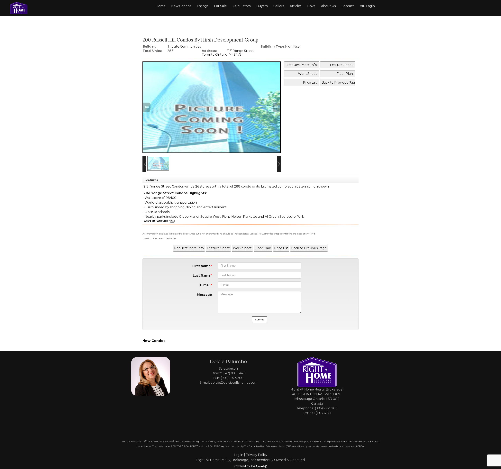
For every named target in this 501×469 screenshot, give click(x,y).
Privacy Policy (256, 455)
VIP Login (367, 6)
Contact (348, 6)
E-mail (205, 285)
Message (204, 295)
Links (311, 6)
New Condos (181, 6)
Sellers (278, 6)
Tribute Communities (184, 46)
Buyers (262, 6)
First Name (201, 266)
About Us (328, 6)
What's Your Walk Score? (157, 221)
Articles (295, 6)
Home (160, 6)
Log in (238, 455)
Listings (202, 6)
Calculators (241, 6)
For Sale (220, 6)
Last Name (202, 275)
